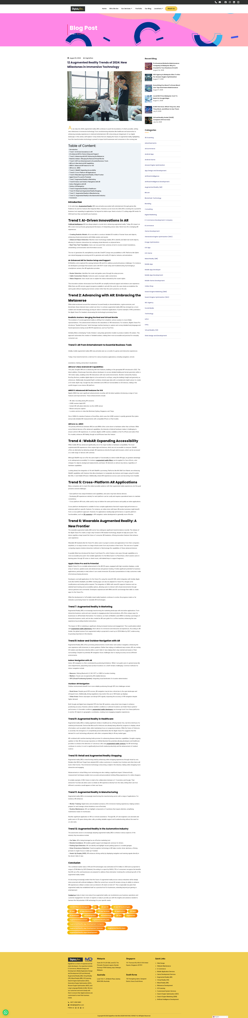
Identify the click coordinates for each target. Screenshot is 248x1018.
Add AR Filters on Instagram (79, 907)
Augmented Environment (78, 920)
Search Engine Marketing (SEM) (156, 292)
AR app (72, 911)
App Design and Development (155, 171)
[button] (6, 1012)
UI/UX (147, 319)
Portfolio (139, 9)
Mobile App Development (154, 275)
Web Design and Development (156, 336)
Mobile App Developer (153, 270)
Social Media (149, 308)
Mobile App (149, 264)
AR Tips (118, 915)
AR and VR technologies (121, 907)
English (216, 1017)
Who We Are (113, 9)
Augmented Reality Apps (116, 928)
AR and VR (104, 907)
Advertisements (150, 143)
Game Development (152, 231)
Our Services (125, 9)
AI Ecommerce (150, 149)
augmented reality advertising (81, 629)
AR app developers (86, 911)
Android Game (150, 160)
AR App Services (103, 911)
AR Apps (133, 911)
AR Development (90, 915)
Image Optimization (152, 242)
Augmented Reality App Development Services (86, 928)
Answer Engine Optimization (155, 165)
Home (104, 9)
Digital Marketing (151, 215)
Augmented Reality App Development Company (87, 924)
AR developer (74, 915)
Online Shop (149, 286)
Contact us (72, 895)
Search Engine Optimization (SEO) (157, 297)
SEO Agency (149, 303)
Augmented (131, 915)
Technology (149, 314)
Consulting (149, 209)
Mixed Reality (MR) (151, 259)
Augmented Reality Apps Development (83, 932)
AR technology (106, 915)
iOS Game (148, 253)
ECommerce (149, 226)
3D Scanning (149, 138)
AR (95, 907)
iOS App (147, 248)
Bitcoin (147, 193)
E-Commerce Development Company (158, 220)
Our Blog (148, 9)
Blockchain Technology (153, 198)
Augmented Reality (85, 206)
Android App (149, 154)
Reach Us (171, 9)
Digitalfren (89, 58)
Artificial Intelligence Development (157, 182)
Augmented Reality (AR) (100, 920)
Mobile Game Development (155, 281)
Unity (146, 325)
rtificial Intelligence (76, 224)
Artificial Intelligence (152, 176)
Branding (148, 204)
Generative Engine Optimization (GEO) (159, 237)
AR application (120, 911)
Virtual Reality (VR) (151, 330)
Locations (158, 9)
